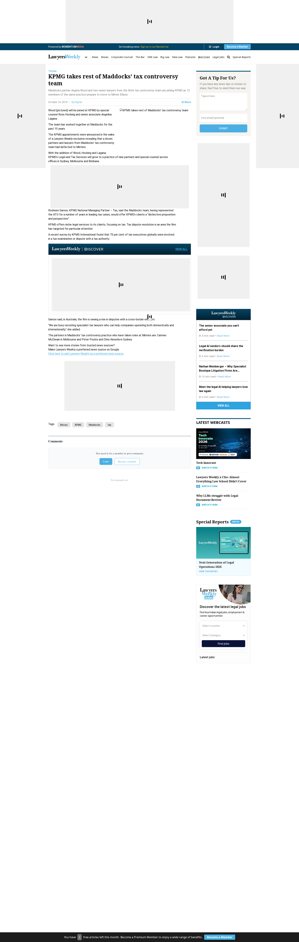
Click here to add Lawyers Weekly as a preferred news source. (86, 353)
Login (216, 46)
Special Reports (242, 57)
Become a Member (237, 46)
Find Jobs (223, 644)
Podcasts (190, 57)
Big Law (164, 57)
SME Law (152, 57)
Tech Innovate (206, 463)
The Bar (140, 57)
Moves (104, 57)
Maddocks (94, 425)
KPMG (78, 425)
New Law (177, 57)
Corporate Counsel (122, 57)
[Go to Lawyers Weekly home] (64, 57)
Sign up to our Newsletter (155, 46)
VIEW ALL (181, 249)
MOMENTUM (73, 46)
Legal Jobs (218, 57)
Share (187, 102)
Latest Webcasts (213, 422)
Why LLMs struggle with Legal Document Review (217, 498)
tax (109, 425)
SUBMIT (223, 128)
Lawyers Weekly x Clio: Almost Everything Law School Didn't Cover (221, 479)
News (95, 57)
